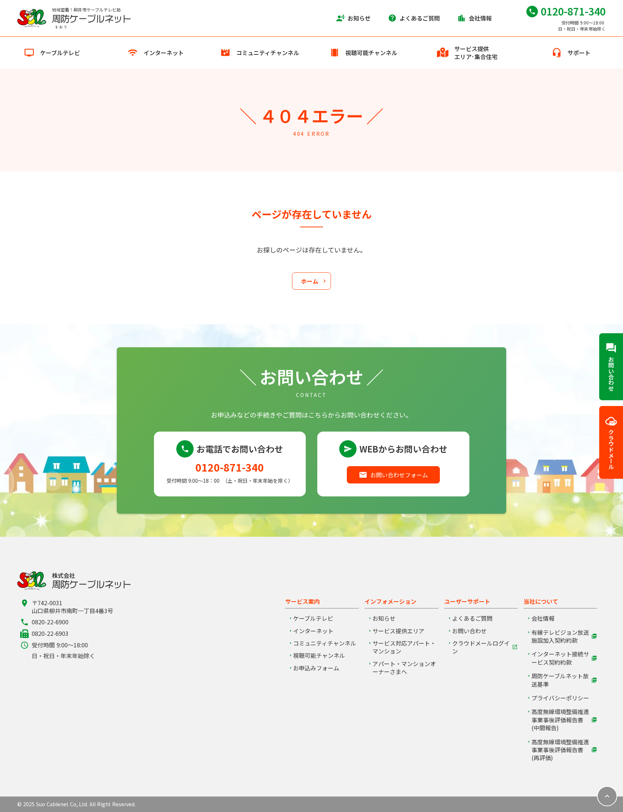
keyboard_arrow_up (607, 796)
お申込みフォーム (316, 668)
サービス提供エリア (398, 631)
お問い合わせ (469, 631)
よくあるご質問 (472, 618)
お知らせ (384, 618)
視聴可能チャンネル (319, 655)
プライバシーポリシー (560, 698)
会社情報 (542, 618)
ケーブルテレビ (313, 618)
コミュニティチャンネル (324, 643)
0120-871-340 (229, 467)
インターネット (313, 631)
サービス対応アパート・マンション (404, 647)
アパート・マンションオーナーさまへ (404, 668)
